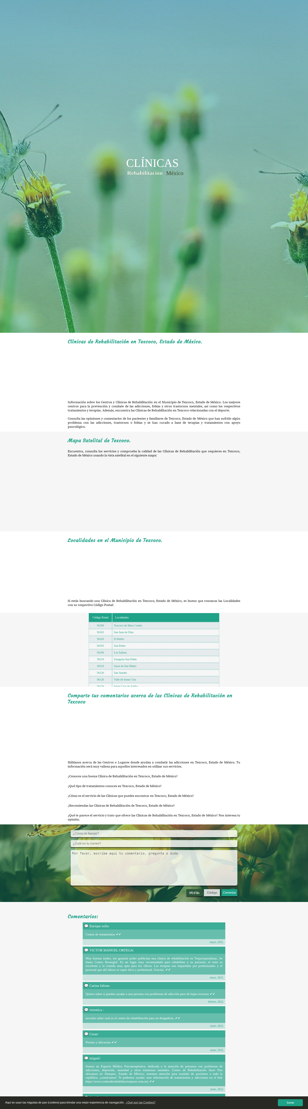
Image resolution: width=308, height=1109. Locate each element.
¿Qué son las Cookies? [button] (140, 1102)
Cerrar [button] (290, 1102)
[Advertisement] (154, 372)
